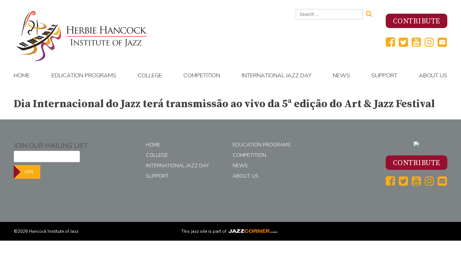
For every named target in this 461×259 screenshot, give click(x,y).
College (150, 75)
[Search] (371, 12)
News (341, 75)
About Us (433, 75)
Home (22, 75)
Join (28, 171)
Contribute (416, 21)
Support (384, 75)
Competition (201, 75)
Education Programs (84, 75)
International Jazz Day (277, 75)
